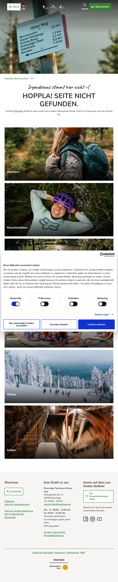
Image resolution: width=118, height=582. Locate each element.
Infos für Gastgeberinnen (17, 504)
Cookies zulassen (96, 324)
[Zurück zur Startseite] (53, 7)
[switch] (44, 304)
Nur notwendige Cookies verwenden (21, 324)
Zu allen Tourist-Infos (54, 532)
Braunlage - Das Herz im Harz (16, 78)
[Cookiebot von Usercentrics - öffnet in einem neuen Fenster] (102, 255)
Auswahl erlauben (59, 324)
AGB (82, 552)
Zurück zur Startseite (42, 552)
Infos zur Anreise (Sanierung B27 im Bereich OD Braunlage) (19, 514)
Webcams (9, 501)
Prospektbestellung (54, 535)
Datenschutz (72, 552)
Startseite (18, 111)
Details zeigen (102, 314)
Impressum (59, 552)
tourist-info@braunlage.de (57, 504)
